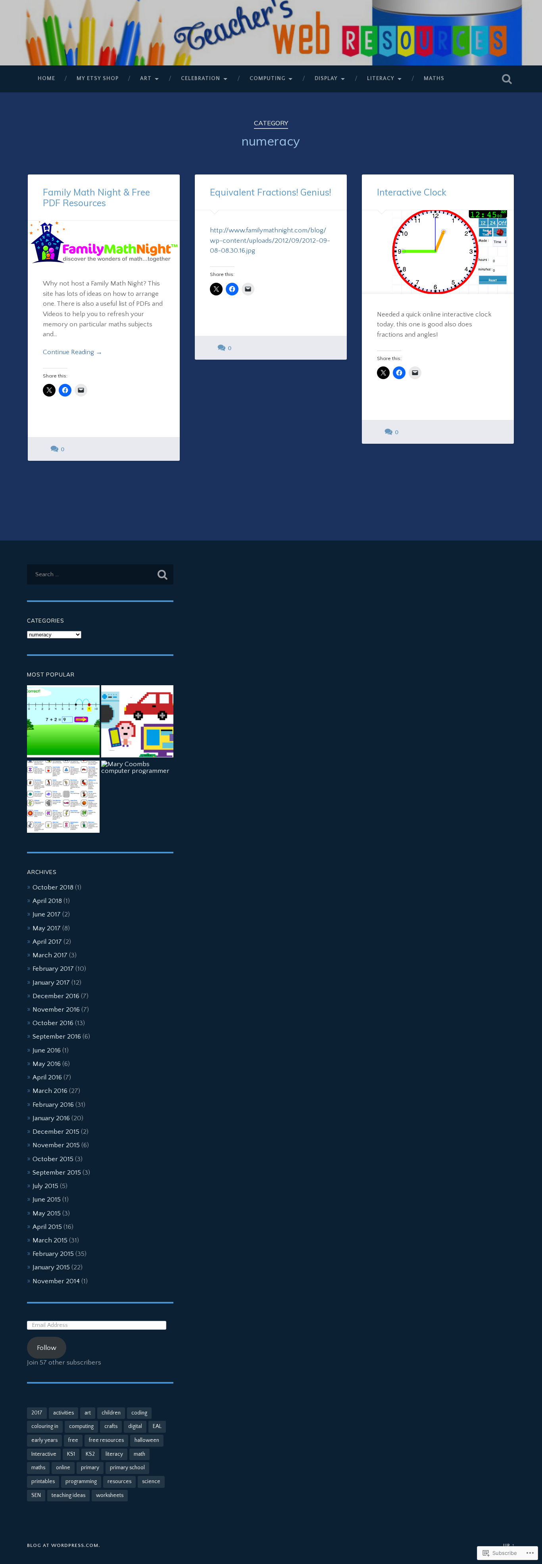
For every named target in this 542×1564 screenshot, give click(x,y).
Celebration (200, 78)
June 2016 (47, 1050)
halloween (147, 1440)
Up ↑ (509, 1545)
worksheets (109, 1495)
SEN (36, 1495)
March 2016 (50, 1090)
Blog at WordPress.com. (63, 1545)
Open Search (507, 78)
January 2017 (51, 982)
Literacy (380, 78)
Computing (267, 78)
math (139, 1454)
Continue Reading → (72, 352)
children (111, 1413)
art (88, 1413)
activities (63, 1413)
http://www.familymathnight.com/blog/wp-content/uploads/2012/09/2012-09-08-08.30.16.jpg (270, 240)
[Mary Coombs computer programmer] (137, 767)
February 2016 (53, 1104)
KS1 (71, 1454)
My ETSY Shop (98, 78)
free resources (106, 1440)
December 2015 (56, 1131)
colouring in (44, 1426)
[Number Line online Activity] (63, 722)
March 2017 (50, 955)
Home (46, 78)
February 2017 (53, 968)
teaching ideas (68, 1495)
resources (119, 1481)
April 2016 (47, 1077)
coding (139, 1413)
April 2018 (47, 901)
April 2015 (47, 1226)
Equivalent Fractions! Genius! (270, 192)
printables (43, 1481)
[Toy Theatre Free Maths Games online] (63, 797)
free (73, 1440)
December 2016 (56, 996)
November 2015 (56, 1145)
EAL (157, 1426)
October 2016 (53, 1023)
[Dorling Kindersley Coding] (137, 722)
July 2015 (45, 1186)
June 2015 (47, 1199)
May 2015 (47, 1213)
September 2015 (57, 1172)
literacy (114, 1454)
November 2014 (56, 1281)
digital (135, 1426)
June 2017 (47, 914)
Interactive (43, 1454)
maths (38, 1467)
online (63, 1467)
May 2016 (47, 1064)
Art (146, 78)
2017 (36, 1413)
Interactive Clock (411, 192)
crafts (110, 1426)
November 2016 (56, 1009)
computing (81, 1426)
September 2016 (57, 1036)
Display (326, 78)
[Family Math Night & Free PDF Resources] (104, 242)
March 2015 (50, 1240)
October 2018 (53, 887)
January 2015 (51, 1267)
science (151, 1481)
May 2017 (47, 928)
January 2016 (51, 1118)
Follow (46, 1347)
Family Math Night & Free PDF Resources (96, 197)
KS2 (90, 1454)
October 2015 (53, 1159)
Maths (434, 78)
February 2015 (53, 1253)
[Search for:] (100, 574)
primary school (127, 1467)
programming (81, 1481)
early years (44, 1440)
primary (90, 1467)
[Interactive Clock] (438, 252)
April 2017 (47, 941)
